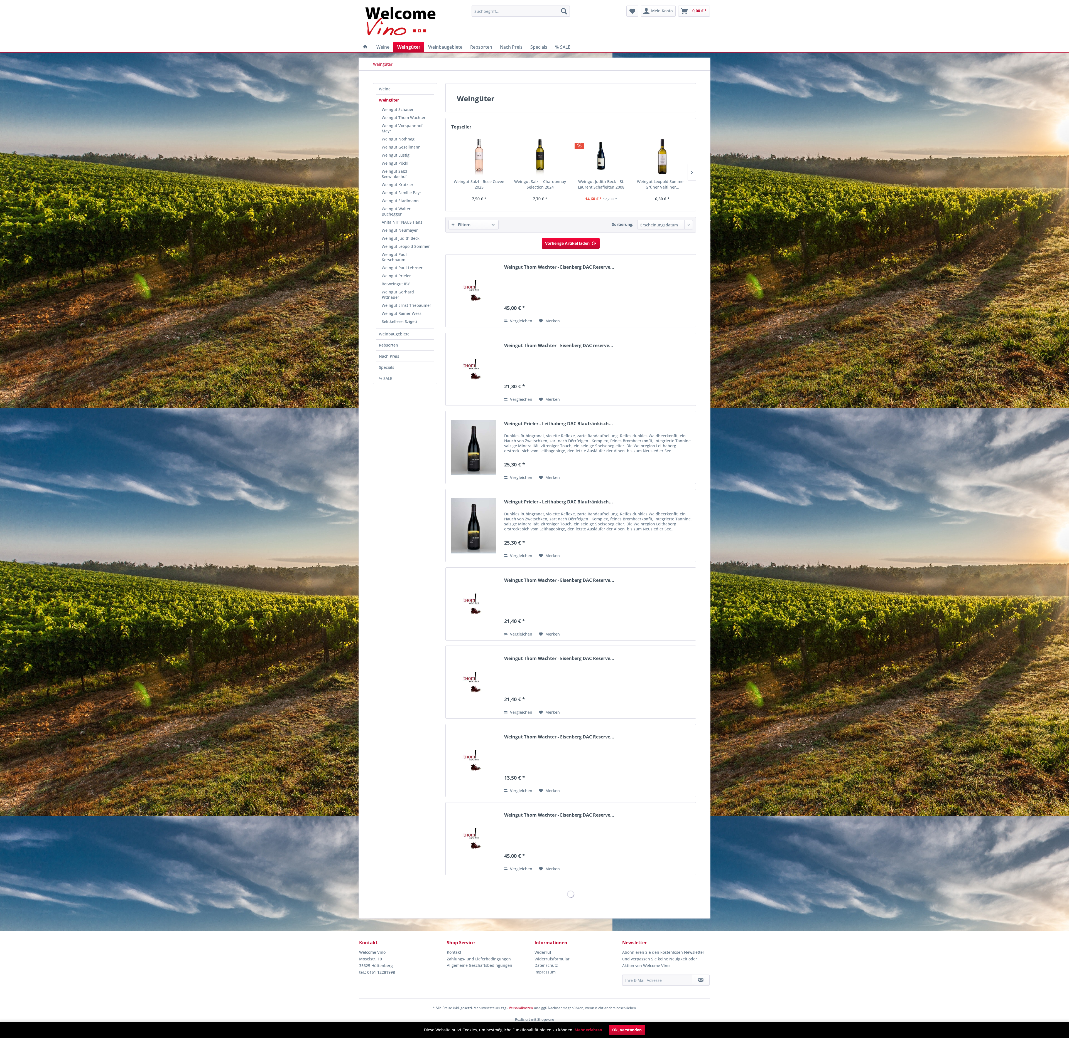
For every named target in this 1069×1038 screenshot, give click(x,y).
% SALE (385, 378)
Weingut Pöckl (395, 163)
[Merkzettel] (632, 11)
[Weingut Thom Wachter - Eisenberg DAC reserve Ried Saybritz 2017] (473, 369)
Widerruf (542, 952)
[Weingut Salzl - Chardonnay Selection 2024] (540, 156)
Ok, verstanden (627, 1029)
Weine (385, 89)
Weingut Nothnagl (399, 139)
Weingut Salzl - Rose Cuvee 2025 (479, 184)
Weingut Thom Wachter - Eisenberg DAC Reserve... (559, 267)
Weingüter (389, 100)
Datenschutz (546, 965)
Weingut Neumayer (400, 230)
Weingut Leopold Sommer (406, 246)
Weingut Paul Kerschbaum (394, 257)
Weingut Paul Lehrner (402, 267)
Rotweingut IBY (396, 283)
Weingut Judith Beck (401, 238)
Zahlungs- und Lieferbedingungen (479, 959)
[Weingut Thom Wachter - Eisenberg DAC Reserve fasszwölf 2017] (473, 760)
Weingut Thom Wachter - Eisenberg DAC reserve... (558, 346)
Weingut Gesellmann (401, 147)
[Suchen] (564, 11)
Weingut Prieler (396, 275)
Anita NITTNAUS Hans (402, 222)
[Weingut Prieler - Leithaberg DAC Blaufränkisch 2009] (473, 447)
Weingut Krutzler (397, 184)
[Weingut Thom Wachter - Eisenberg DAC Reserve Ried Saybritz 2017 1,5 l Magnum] (473, 290)
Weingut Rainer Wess (401, 313)
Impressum (545, 972)
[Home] (365, 47)
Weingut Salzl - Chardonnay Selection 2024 (540, 184)
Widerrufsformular (552, 959)
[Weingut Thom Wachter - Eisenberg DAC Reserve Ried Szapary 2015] (473, 603)
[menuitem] (521, 11)
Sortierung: (622, 224)
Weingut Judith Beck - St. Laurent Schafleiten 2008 (601, 184)
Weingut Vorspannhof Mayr (402, 128)
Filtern (463, 224)
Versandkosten (521, 1007)
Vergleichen (520, 320)
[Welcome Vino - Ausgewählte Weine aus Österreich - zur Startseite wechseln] (404, 22)
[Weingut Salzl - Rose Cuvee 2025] (479, 156)
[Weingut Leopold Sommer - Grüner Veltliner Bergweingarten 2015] (662, 156)
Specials (386, 367)
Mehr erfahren (588, 1029)
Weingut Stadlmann (400, 200)
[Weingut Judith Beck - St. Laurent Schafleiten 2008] (601, 156)
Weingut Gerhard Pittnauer (398, 294)
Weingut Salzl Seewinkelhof (394, 174)
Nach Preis (389, 356)
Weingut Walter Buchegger (396, 211)
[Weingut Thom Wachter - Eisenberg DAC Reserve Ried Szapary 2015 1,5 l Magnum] (473, 838)
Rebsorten (388, 345)
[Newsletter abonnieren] (701, 980)
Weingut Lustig (396, 155)
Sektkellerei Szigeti (399, 321)
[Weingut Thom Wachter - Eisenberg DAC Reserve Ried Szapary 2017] (473, 682)
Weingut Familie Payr (401, 192)
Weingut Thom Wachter (404, 117)
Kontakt (454, 952)
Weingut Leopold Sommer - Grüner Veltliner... (662, 184)
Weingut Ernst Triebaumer (406, 305)
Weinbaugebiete (394, 334)
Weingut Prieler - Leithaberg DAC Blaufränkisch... (558, 424)
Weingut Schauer (398, 109)
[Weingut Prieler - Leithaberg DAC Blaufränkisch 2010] (473, 525)
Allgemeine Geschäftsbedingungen (479, 965)
